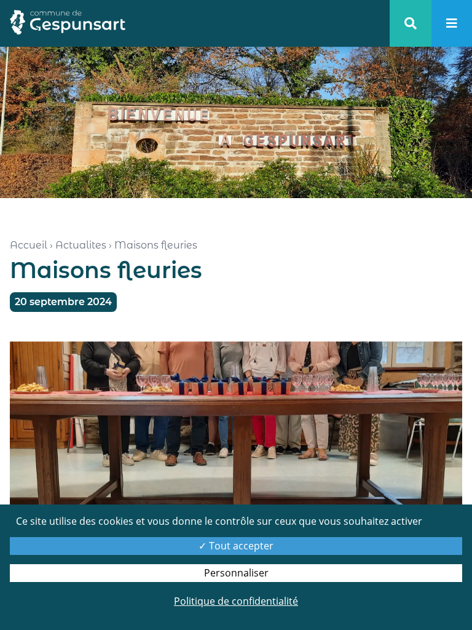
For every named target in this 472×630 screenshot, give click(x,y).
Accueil (28, 245)
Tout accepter (239, 545)
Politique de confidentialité (236, 601)
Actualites (80, 245)
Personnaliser (236, 573)
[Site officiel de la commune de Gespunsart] (67, 23)
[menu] (451, 23)
